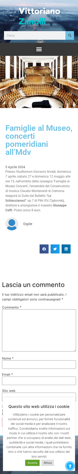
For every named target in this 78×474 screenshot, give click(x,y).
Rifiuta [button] (48, 462)
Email (7, 374)
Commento (11, 307)
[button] (39, 49)
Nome (8, 358)
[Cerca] (69, 35)
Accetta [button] (32, 462)
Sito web (8, 390)
